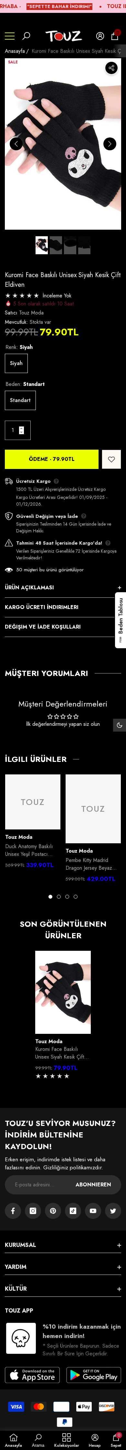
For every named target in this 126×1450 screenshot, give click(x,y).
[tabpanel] (33, 823)
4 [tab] (76, 897)
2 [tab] (59, 897)
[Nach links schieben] (16, 143)
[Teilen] (111, 67)
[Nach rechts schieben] (109, 143)
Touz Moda (31, 312)
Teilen (111, 67)
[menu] (10, 36)
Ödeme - (52, 459)
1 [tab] (50, 897)
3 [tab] (67, 897)
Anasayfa (15, 51)
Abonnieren (93, 1184)
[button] (26, 36)
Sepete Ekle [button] (63, 1027)
